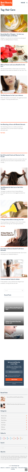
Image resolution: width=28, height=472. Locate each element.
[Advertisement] (14, 349)
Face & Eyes (4, 420)
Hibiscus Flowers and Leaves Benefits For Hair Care (13, 65)
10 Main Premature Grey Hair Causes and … (13, 322)
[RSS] (22, 438)
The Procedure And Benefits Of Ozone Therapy (14, 335)
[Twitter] (12, 438)
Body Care (3, 418)
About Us (2, 467)
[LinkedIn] (8, 438)
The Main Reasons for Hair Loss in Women (12, 95)
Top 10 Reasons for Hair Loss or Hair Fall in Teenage (12, 188)
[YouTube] (18, 438)
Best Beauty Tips (6, 3)
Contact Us (8, 467)
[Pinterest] (5, 438)
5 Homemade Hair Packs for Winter (10, 279)
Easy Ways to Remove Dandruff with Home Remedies (12, 249)
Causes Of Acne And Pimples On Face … (14, 308)
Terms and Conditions (22, 467)
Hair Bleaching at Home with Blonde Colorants (13, 124)
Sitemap (13, 469)
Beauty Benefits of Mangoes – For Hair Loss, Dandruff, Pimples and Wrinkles (12, 34)
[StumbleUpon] (15, 438)
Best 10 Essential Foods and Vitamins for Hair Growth (13, 155)
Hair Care (3, 422)
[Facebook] (2, 438)
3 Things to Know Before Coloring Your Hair (12, 219)
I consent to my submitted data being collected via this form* (13, 375)
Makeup (3, 427)
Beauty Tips (4, 415)
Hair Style (3, 132)
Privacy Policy (14, 467)
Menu (22, 2)
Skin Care (3, 429)
